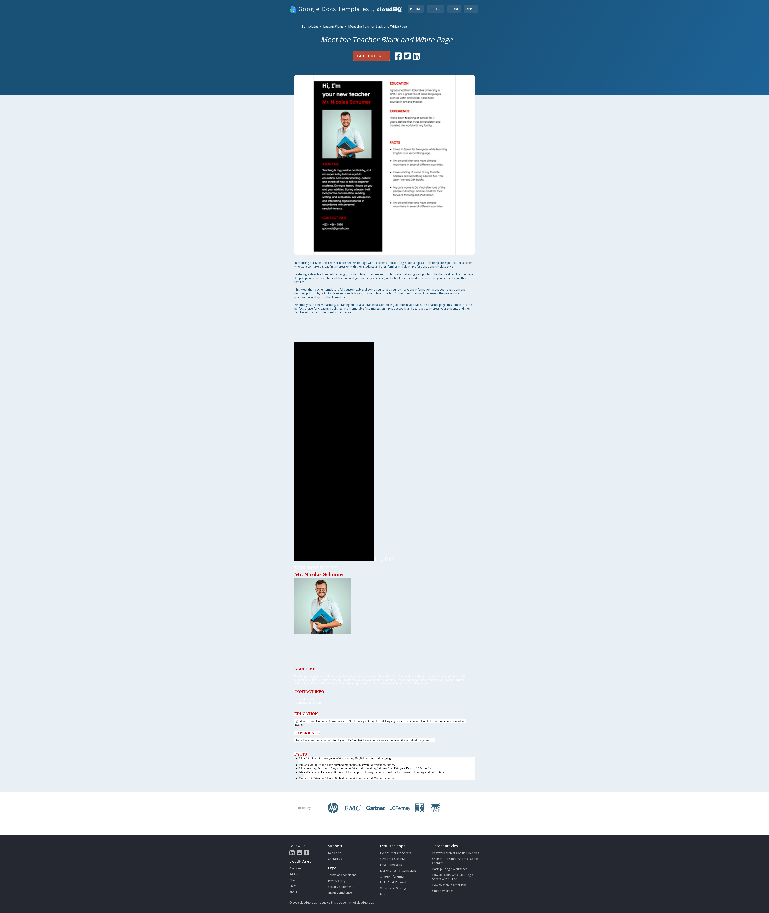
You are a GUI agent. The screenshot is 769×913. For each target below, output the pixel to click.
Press (293, 886)
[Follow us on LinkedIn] (292, 852)
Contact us (335, 859)
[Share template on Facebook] (398, 56)
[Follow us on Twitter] (299, 852)
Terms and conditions (342, 875)
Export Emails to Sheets (395, 853)
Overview (295, 868)
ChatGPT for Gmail (392, 876)
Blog (292, 880)
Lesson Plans (333, 26)
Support (435, 9)
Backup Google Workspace (449, 869)
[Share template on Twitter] (407, 56)
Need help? (335, 853)
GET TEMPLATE (371, 56)
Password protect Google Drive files (455, 853)
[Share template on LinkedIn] (416, 56)
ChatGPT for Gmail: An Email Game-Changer (455, 861)
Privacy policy (336, 881)
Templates (309, 26)
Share (454, 9)
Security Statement (340, 887)
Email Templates (391, 865)
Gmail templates (442, 891)
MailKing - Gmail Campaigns (398, 870)
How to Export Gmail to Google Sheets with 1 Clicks (452, 877)
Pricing (415, 9)
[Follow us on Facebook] (306, 852)
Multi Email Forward (393, 882)
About (293, 892)
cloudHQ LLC (365, 902)
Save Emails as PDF (393, 859)
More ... (385, 894)
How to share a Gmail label (449, 885)
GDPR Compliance (340, 892)
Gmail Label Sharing (393, 888)
